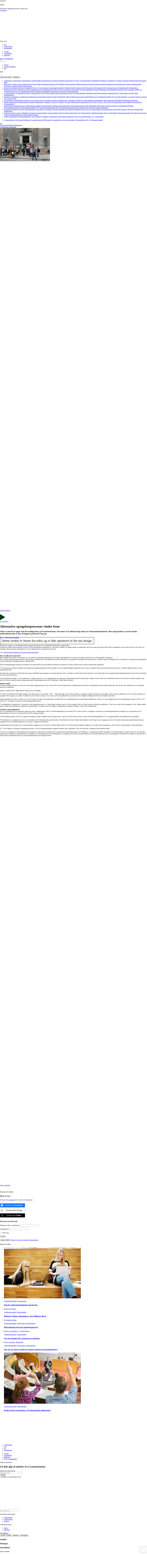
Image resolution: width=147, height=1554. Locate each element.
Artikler (6, 52)
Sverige (12, 113)
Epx (5, 68)
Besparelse (142, 81)
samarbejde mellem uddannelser (98, 108)
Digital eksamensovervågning (85, 84)
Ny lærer (53, 102)
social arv (88, 109)
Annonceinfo (8, 46)
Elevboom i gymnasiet (11, 86)
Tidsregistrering (86, 113)
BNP (5, 82)
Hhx (48, 93)
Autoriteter (125, 81)
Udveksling (134, 113)
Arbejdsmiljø (95, 81)
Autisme (119, 81)
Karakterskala (32, 97)
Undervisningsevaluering (30, 115)
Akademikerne (26, 81)
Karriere (6, 1521)
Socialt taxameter (106, 109)
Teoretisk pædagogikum (70, 113)
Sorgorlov (124, 109)
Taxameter (32, 113)
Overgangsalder (9, 104)
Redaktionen (8, 48)
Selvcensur (21, 109)
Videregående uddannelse (65, 116)
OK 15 (96, 102)
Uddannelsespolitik (124, 113)
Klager (54, 97)
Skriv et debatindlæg (6, 58)
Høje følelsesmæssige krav (64, 93)
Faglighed (61, 88)
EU (38, 88)
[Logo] (43, 39)
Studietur (7, 113)
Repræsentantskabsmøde (12, 108)
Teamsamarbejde (53, 113)
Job (5, 45)
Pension (22, 106)
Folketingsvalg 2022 (37, 90)
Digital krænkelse (100, 84)
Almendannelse (46, 81)
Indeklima (82, 93)
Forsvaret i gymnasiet (64, 90)
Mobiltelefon (119, 100)
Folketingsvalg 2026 (50, 90)
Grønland (38, 91)
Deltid (39, 84)
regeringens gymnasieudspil (119, 106)
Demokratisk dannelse (48, 84)
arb (81, 81)
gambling (131, 90)
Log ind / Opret (5, 1240)
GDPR (136, 90)
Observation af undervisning (80, 102)
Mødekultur (127, 100)
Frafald (96, 90)
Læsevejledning (19, 100)
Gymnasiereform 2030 (37, 93)
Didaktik (62, 84)
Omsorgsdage (117, 102)
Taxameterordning (41, 113)
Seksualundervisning (10, 109)
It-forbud (131, 93)
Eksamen (129, 84)
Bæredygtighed (134, 81)
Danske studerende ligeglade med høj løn (21, 1305)
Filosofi (73, 88)
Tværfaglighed (112, 113)
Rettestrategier (83, 108)
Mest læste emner (6, 77)
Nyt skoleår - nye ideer (63, 102)
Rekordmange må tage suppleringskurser (21, 1327)
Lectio (31, 100)
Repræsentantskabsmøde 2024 (49, 108)
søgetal (114, 109)
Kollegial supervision (76, 97)
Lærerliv (9, 99)
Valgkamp (38, 116)
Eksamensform (136, 84)
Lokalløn (78, 100)
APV (77, 81)
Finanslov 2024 (91, 88)
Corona (19, 84)
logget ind (12, 1200)
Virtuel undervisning (84, 116)
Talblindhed (24, 113)
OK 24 (106, 102)
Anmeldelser (8, 53)
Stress (132, 109)
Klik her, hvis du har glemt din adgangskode (24, 1240)
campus (14, 84)
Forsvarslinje (75, 90)
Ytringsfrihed (99, 116)
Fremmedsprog (103, 90)
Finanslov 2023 (81, 88)
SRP (128, 109)
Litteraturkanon (62, 100)
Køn (113, 97)
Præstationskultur (35, 106)
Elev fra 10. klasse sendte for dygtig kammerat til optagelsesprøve (31, 1349)
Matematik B (99, 100)
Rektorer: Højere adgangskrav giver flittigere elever (25, 1316)
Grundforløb (45, 91)
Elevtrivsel (21, 88)
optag (124, 102)
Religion (131, 106)
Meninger (7, 55)
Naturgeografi (12, 102)
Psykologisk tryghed (103, 106)
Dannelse (25, 84)
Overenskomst (137, 102)
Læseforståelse (8, 100)
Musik (6, 102)
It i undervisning (123, 93)
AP (75, 81)
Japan (136, 93)
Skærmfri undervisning (66, 109)
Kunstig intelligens (10, 66)
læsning (26, 100)
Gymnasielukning (9, 93)
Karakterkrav (15, 97)
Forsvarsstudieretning (86, 90)
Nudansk (47, 102)
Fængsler (45, 88)
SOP (118, 109)
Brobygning (8, 84)
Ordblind (129, 102)
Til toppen (3, 10)
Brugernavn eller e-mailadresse (10, 1225)
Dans (30, 84)
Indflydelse (89, 93)
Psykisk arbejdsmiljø (90, 106)
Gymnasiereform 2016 (23, 93)
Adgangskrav (8, 81)
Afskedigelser (17, 81)
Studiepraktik (139, 109)
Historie (52, 93)
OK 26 (6, 65)
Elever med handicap (25, 86)
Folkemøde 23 (133, 88)
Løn (82, 100)
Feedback (67, 88)
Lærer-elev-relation (134, 97)
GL (5, 1448)
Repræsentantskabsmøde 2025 (68, 108)
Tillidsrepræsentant (97, 113)
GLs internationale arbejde (26, 91)
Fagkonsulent (53, 88)
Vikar (76, 116)
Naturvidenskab (23, 102)
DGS (57, 84)
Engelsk (27, 88)
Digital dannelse (70, 84)
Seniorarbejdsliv (30, 109)
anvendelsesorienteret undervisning (62, 81)
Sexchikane (48, 109)
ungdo (6, 116)
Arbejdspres (103, 81)
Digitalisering (110, 84)
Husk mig (5, 1233)
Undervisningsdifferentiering (13, 115)
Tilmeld (3, 1475)
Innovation (96, 93)
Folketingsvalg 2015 (10, 90)
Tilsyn (106, 113)
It (116, 93)
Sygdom (18, 113)
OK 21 (101, 102)
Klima (68, 97)
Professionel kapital (77, 106)
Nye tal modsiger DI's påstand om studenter (22, 1338)
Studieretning (8, 111)
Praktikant (55, 106)
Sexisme (55, 109)
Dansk (34, 84)
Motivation (134, 100)
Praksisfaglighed (46, 106)
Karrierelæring (41, 97)
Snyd (83, 109)
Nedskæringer (39, 102)
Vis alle (3, 1535)
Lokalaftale (71, 100)
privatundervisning (64, 106)
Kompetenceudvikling (105, 97)
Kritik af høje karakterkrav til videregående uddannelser (21, 652)
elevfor (6, 88)
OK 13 (91, 102)
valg (33, 116)
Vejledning (45, 116)
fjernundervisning (112, 88)
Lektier (41, 100)
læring (14, 99)
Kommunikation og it (90, 97)
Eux (40, 88)
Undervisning (142, 113)
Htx (74, 93)
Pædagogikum (8, 106)
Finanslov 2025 (101, 88)
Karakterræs (24, 97)
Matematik (91, 100)
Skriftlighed (77, 109)
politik (27, 106)
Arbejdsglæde (86, 81)
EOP (31, 88)
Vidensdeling (53, 116)
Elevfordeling (13, 88)
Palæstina (17, 106)
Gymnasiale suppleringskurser (68, 91)
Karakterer (7, 97)
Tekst (60, 113)
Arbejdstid (110, 81)
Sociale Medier (96, 109)
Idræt (77, 93)
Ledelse (36, 100)
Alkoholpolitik (36, 81)
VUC (93, 116)
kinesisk (49, 97)
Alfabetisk (16, 77)
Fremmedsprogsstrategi (115, 90)
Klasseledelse (61, 97)
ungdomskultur (13, 116)
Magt (86, 100)
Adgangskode (4, 1229)
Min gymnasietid (109, 100)
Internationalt (112, 93)
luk (1, 123)
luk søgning (4, 1533)
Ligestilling (47, 100)
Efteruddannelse (120, 84)
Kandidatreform (9, 95)
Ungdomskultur (17, 125)
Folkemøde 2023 (123, 88)
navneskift (31, 102)
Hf (45, 93)
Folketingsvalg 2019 (23, 90)
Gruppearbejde (54, 91)
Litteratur (54, 100)
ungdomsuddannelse (24, 116)
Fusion (125, 90)
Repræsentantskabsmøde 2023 (29, 108)
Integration (103, 93)
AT (115, 81)
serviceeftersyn (40, 109)
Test (79, 113)
